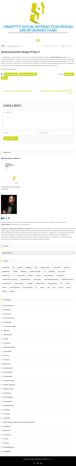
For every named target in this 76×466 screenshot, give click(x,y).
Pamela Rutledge (8, 405)
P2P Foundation (8, 397)
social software (19, 283)
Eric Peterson (7, 393)
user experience (15, 287)
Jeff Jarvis (6, 359)
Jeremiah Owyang (8, 380)
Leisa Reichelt (7, 401)
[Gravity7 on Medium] (2, 218)
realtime (30, 275)
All (13, 267)
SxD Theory (69, 74)
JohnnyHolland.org (56, 57)
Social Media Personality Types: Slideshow (18, 91)
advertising (5, 267)
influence (23, 271)
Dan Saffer (6, 409)
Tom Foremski (7, 334)
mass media (61, 271)
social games (60, 275)
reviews (38, 275)
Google (15, 271)
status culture (40, 283)
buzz (35, 267)
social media (37, 279)
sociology (30, 283)
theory (4, 78)
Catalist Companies (9, 384)
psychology (21, 275)
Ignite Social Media (9, 347)
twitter (4, 287)
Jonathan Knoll (7, 368)
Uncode (50, 459)
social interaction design (28, 74)
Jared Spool (6, 434)
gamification (6, 271)
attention (20, 267)
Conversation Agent (9, 326)
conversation (57, 267)
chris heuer (7, 343)
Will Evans (6, 330)
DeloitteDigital (5, 224)
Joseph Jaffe (7, 351)
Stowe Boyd (7, 314)
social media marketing (51, 279)
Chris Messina (7, 376)
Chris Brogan (7, 322)
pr (14, 275)
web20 (4, 291)
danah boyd (7, 310)
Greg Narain (7, 426)
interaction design (11, 74)
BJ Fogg (5, 339)
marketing (52, 271)
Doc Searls (6, 414)
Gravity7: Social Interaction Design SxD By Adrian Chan (38, 28)
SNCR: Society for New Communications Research (19, 422)
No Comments (68, 46)
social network (6, 283)
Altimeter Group (8, 389)
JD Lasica (6, 355)
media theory (6, 275)
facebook (67, 267)
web (54, 287)
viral (48, 287)
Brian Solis (6, 430)
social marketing (25, 279)
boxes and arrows (9, 318)
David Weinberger (8, 447)
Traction (6, 439)
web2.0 (68, 287)
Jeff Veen (6, 443)
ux (36, 287)
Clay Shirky (6, 418)
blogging (28, 267)
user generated (27, 287)
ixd (45, 271)
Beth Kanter (7, 364)
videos (42, 287)
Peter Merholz (7, 372)
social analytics (48, 275)
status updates (52, 283)
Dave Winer (6, 451)
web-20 (60, 287)
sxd (61, 283)
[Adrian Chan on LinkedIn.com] (4, 218)
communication (45, 267)
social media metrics (67, 279)
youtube (12, 291)
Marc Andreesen (8, 305)
